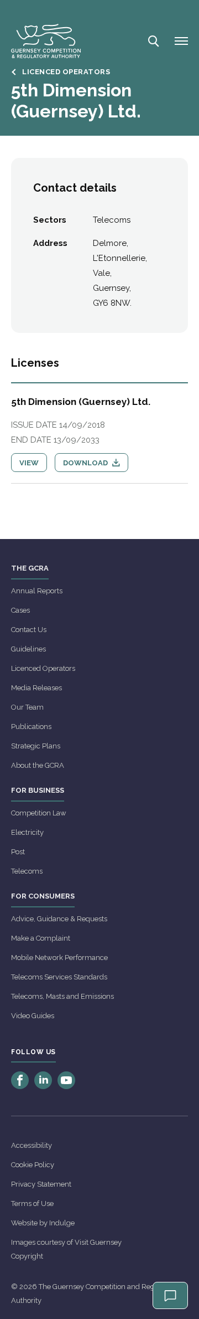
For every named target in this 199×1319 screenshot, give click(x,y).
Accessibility (31, 1145)
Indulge (62, 1223)
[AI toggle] (170, 1295)
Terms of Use (32, 1203)
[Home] (46, 41)
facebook (20, 1080)
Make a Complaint (40, 938)
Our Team (27, 707)
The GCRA (30, 568)
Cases (20, 610)
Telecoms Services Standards (59, 977)
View (29, 463)
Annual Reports (36, 591)
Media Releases (36, 688)
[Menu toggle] (181, 41)
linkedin (43, 1080)
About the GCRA (37, 765)
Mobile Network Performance (59, 957)
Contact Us (28, 629)
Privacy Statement (41, 1184)
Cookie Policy (32, 1165)
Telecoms (27, 871)
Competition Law (38, 813)
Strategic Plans (35, 746)
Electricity (27, 832)
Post (18, 852)
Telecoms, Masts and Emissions (62, 996)
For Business (37, 790)
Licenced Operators (43, 668)
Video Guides (32, 1016)
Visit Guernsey (98, 1242)
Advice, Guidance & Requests (59, 919)
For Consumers (43, 896)
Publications (31, 726)
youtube (66, 1080)
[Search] (152, 41)
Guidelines (28, 649)
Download (86, 463)
